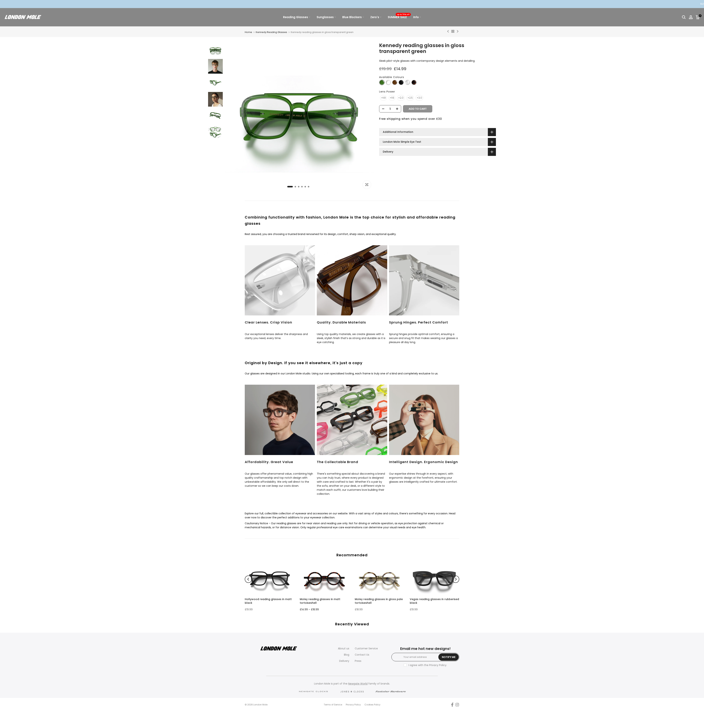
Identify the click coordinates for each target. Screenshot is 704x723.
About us (343, 648)
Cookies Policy (372, 704)
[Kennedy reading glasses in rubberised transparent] (407, 82)
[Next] (455, 579)
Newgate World (358, 683)
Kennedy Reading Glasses (271, 32)
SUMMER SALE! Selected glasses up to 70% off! (589, 4)
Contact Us (362, 655)
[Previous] (248, 579)
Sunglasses (325, 17)
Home (248, 32)
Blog (346, 655)
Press (358, 661)
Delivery (344, 661)
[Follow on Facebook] (452, 705)
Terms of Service (333, 704)
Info (416, 17)
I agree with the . (427, 665)
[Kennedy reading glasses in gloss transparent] (388, 82)
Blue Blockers (352, 17)
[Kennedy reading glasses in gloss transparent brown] (394, 82)
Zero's (374, 17)
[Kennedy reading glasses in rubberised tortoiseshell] (414, 82)
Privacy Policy (437, 665)
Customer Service (366, 648)
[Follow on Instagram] (457, 705)
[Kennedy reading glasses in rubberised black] (401, 82)
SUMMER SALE (399, 17)
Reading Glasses (295, 17)
